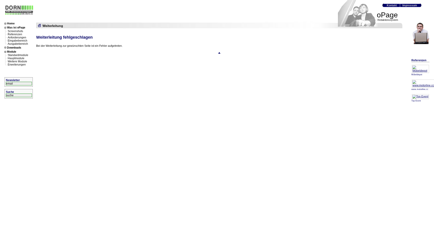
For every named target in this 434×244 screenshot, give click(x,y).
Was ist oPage (16, 27)
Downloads (14, 47)
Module (11, 51)
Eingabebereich (17, 40)
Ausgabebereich (18, 43)
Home (11, 23)
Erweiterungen (17, 64)
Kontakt (392, 5)
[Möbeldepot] (420, 70)
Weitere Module (17, 61)
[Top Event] (420, 96)
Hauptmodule (16, 58)
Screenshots (15, 31)
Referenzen (15, 34)
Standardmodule (18, 55)
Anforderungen (17, 37)
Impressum (409, 5)
